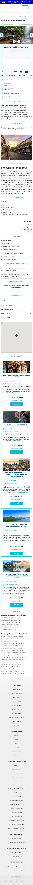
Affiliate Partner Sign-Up (16, 852)
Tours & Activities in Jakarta (10, 620)
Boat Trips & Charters (16, 777)
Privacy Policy (16, 697)
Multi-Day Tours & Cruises (16, 824)
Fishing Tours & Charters (16, 785)
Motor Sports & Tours (16, 812)
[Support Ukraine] (3, 2)
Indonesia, (10, 93)
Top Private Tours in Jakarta (10, 618)
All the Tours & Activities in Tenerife (12, 636)
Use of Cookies (16, 701)
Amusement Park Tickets (17, 805)
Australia (16, 747)
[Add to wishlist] (14, 41)
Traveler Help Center (16, 693)
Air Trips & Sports (16, 797)
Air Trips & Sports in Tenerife (10, 655)
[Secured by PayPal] (28, 72)
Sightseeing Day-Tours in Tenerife (12, 643)
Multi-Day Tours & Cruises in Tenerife (12, 673)
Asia (13, 17)
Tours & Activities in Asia (8, 629)
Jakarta (23, 17)
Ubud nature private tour (16, 425)
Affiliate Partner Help (16, 856)
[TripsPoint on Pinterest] (5, 881)
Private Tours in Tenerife (9, 639)
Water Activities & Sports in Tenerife (12, 648)
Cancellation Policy (16, 705)
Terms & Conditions (16, 713)
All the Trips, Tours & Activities (16, 828)
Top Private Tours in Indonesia (10, 622)
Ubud (16, 432)
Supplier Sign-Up (16, 838)
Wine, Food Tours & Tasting (16, 820)
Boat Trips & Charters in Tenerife (11, 646)
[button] (16, 335)
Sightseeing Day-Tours (16, 773)
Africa (16, 743)
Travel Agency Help (16, 870)
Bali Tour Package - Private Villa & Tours (16, 376)
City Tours (16, 793)
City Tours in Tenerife (8, 669)
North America (16, 755)
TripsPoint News (16, 721)
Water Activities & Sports (16, 781)
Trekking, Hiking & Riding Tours (16, 789)
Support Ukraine (25, 1)
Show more (16, 611)
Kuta (16, 483)
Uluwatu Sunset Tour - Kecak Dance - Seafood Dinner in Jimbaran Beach (17, 474)
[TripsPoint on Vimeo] (27, 881)
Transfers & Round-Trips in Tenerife (12, 657)
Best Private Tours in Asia (9, 627)
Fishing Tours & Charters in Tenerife (12, 650)
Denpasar (18, 384)
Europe (16, 735)
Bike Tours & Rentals (16, 816)
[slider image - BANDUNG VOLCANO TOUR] (16, 35)
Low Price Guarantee (16, 709)
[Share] (18, 41)
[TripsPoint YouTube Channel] (11, 881)
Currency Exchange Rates (16, 717)
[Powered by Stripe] (12, 72)
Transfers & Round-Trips (16, 801)
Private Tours (8, 97)
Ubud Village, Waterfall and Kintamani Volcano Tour (16, 525)
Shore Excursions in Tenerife (10, 641)
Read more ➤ (13, 393)
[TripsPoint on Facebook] (16, 881)
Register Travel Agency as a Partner (16, 866)
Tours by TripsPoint (5, 17)
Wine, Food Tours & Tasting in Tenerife (13, 671)
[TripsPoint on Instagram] (22, 881)
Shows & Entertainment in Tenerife (12, 662)
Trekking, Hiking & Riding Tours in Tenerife (14, 653)
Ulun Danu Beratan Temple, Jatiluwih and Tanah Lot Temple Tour (16, 576)
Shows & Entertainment (16, 808)
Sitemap (16, 725)
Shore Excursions (16, 769)
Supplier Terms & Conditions (16, 842)
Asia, (5, 93)
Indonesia (17, 17)
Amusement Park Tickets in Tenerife (12, 660)
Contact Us (16, 689)
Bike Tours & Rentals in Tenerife (11, 666)
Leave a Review (8, 24)
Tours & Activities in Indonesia (10, 625)
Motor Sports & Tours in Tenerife (11, 664)
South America (16, 751)
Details (16, 404)
